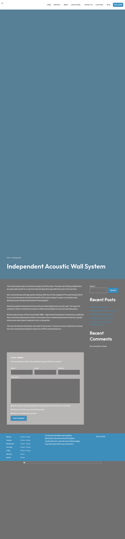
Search (92, 286)
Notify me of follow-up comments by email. (28, 410)
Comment (15, 377)
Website (61, 368)
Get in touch (100, 436)
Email (36, 368)
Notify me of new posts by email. (24, 413)
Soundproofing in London (99, 307)
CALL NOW (118, 5)
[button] (60, 4)
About (66, 5)
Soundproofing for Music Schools (102, 314)
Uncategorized (16, 257)
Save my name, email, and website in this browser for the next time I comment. (41, 406)
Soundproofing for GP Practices (101, 318)
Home (49, 5)
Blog (108, 5)
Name (13, 368)
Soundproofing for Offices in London (103, 311)
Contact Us (88, 5)
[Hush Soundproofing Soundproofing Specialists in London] (11, 4)
